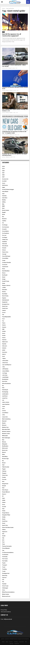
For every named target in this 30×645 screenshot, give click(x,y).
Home (3, 333)
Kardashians (5, 379)
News (3, 454)
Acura (3, 183)
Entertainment (5, 300)
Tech (3, 542)
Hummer (4, 339)
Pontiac (4, 477)
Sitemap (11, 643)
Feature (4, 310)
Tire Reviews (5, 554)
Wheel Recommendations (8, 592)
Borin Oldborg (6, 90)
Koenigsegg (5, 391)
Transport (4, 565)
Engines (4, 298)
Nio (3, 460)
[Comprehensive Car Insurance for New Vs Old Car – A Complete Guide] (15, 122)
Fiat (3, 314)
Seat (3, 508)
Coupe (3, 260)
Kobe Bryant (5, 389)
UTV (3, 579)
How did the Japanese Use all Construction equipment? (11, 35)
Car (3, 222)
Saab (3, 498)
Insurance (4, 352)
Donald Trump (5, 281)
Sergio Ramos (5, 512)
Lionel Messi (5, 412)
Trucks (3, 571)
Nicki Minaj (4, 456)
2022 (3, 174)
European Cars (5, 304)
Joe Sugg (4, 373)
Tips (3, 550)
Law (3, 400)
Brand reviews (5, 210)
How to (3, 337)
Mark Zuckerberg (6, 419)
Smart (3, 523)
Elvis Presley (5, 295)
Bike (3, 204)
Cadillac (4, 220)
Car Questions (5, 233)
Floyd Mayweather (6, 316)
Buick (3, 214)
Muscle (4, 452)
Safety (3, 500)
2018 (3, 166)
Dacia (3, 268)
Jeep (3, 366)
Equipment (4, 302)
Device (3, 272)
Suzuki (3, 535)
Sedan (3, 510)
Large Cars (4, 398)
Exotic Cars (5, 306)
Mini (3, 439)
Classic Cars (5, 252)
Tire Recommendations (7, 552)
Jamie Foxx (5, 362)
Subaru (4, 529)
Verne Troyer (5, 585)
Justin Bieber (5, 377)
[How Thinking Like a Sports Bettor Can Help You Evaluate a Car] (15, 100)
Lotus (3, 414)
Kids (3, 387)
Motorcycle (5, 448)
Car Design (4, 224)
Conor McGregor (6, 256)
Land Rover (5, 396)
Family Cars (5, 308)
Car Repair (4, 237)
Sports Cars (5, 525)
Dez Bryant (4, 275)
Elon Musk (4, 293)
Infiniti (3, 350)
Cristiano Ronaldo (6, 262)
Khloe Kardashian (6, 383)
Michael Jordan (6, 433)
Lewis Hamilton (5, 404)
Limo (3, 408)
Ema (4, 157)
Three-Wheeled (6, 548)
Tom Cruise (5, 558)
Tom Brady (4, 556)
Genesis (4, 327)
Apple (3, 187)
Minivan (4, 441)
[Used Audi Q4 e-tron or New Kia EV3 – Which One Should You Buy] (15, 56)
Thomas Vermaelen (7, 546)
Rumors (4, 494)
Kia (3, 385)
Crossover (4, 264)
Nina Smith (5, 68)
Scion (3, 504)
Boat (3, 208)
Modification (5, 446)
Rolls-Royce (5, 489)
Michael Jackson (6, 431)
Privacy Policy (4, 609)
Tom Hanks (4, 560)
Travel (3, 567)
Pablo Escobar (5, 467)
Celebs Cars (5, 239)
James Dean (5, 360)
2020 (3, 170)
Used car (4, 577)
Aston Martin (5, 191)
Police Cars (5, 475)
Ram (3, 481)
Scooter (4, 506)
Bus (3, 216)
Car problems (5, 231)
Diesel (3, 277)
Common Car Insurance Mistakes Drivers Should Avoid (15, 88)
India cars (4, 345)
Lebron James (5, 402)
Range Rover (5, 483)
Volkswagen (5, 588)
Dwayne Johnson (6, 285)
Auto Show (4, 197)
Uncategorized (5, 573)
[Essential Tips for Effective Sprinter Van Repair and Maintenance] (15, 145)
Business (4, 218)
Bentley (4, 199)
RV (2, 496)
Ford (3, 318)
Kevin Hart (4, 381)
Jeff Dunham (5, 368)
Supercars (4, 531)
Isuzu (3, 356)
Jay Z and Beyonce (6, 364)
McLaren (4, 425)
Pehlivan (4, 471)
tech (3, 540)
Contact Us (16, 643)
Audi (3, 193)
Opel (3, 464)
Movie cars (4, 450)
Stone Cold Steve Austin (7, 527)
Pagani (4, 469)
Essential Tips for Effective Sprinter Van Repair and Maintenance (14, 154)
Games (4, 325)
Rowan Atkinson (6, 492)
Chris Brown (5, 245)
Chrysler (4, 247)
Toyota (3, 563)
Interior (4, 354)
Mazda (3, 423)
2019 (3, 168)
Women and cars (6, 596)
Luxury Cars (5, 416)
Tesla (3, 544)
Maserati (4, 421)
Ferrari (4, 312)
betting (3, 202)
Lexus (3, 406)
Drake (3, 283)
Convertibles (5, 258)
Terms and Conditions (6, 611)
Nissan (4, 462)
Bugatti (4, 212)
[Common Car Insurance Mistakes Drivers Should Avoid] (15, 78)
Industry (4, 348)
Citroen (4, 250)
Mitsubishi (4, 444)
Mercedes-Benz (6, 429)
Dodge (3, 279)
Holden (4, 331)
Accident (4, 181)
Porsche (4, 479)
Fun (3, 320)
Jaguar (4, 358)
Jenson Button (5, 371)
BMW (3, 206)
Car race (4, 235)
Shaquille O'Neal (6, 514)
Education (4, 289)
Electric (4, 291)
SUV (3, 533)
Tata (3, 537)
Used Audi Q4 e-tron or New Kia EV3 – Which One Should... (14, 65)
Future (3, 323)
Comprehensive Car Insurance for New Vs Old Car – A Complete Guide (14, 132)
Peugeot (4, 473)
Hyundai (4, 343)
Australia (4, 195)
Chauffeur (4, 241)
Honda (3, 335)
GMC (3, 329)
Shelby (3, 517)
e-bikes (4, 287)
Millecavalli (5, 435)
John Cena (4, 375)
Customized (5, 266)
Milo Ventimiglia (6, 437)
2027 (3, 176)
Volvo (3, 590)
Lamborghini (5, 394)
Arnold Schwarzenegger (8, 189)
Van (3, 581)
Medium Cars (5, 427)
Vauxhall (4, 583)
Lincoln (4, 410)
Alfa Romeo (5, 185)
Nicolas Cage (5, 458)
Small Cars (4, 521)
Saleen (3, 502)
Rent (3, 487)
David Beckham (6, 270)
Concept (4, 254)
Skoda (3, 519)
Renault (4, 485)
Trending (4, 569)
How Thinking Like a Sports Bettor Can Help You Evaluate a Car (15, 110)
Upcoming (4, 575)
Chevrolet (4, 243)
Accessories (5, 179)
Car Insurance (5, 227)
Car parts (4, 229)
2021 (3, 172)
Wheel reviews (5, 594)
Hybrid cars (5, 341)
